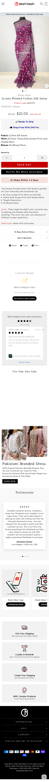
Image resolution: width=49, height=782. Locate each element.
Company (24, 735)
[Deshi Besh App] (15, 583)
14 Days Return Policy (24, 232)
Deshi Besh (24, 95)
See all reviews (24, 362)
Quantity (5, 152)
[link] (24, 356)
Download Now (15, 604)
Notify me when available (24, 172)
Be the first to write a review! (24, 298)
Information (24, 722)
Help (24, 728)
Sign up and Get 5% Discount (24, 741)
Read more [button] (13, 348)
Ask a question (24, 238)
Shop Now (10, 481)
